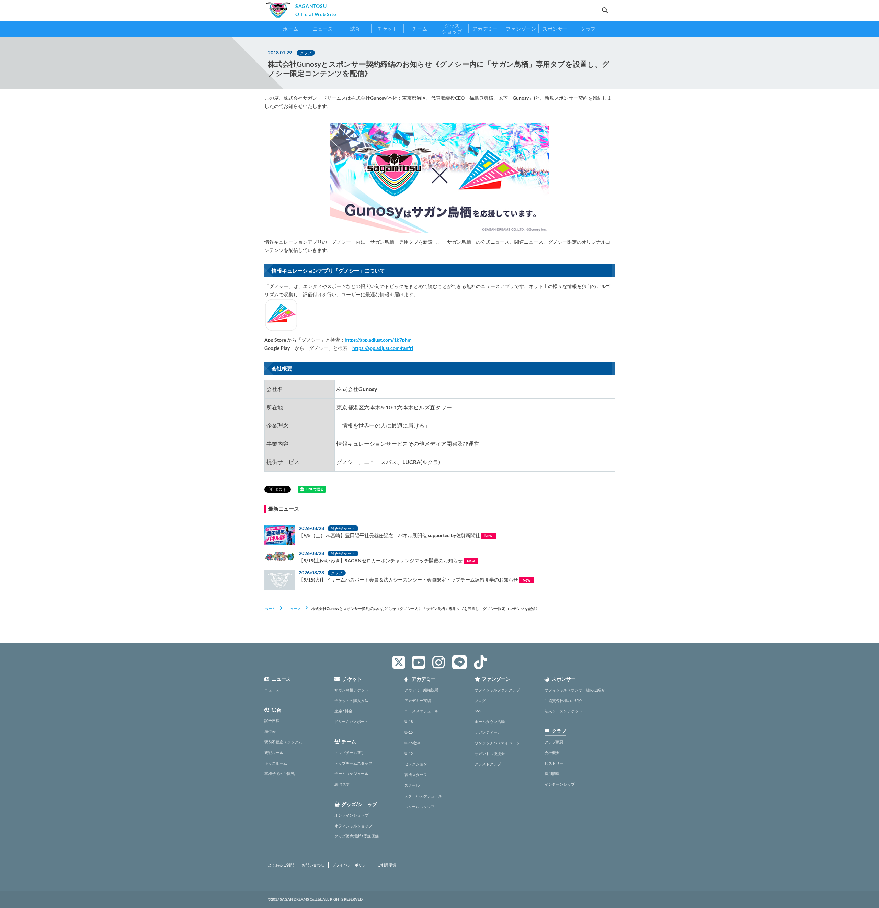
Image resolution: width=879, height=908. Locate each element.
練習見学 (342, 784)
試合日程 (271, 720)
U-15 (408, 732)
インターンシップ (560, 784)
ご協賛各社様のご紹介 (563, 700)
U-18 (408, 721)
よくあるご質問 (281, 865)
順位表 (270, 731)
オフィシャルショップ (353, 825)
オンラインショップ (351, 815)
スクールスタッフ (419, 806)
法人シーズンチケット (563, 711)
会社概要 (552, 752)
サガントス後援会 (490, 753)
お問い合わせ (313, 865)
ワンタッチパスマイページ (497, 743)
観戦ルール (273, 752)
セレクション (415, 764)
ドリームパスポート (351, 721)
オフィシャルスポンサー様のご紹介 (575, 690)
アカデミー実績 (417, 700)
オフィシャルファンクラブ (497, 690)
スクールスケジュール (423, 796)
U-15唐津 (412, 743)
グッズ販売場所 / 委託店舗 (356, 836)
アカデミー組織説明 (421, 690)
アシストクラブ (488, 764)
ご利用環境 (386, 865)
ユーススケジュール (421, 711)
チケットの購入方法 (351, 700)
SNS (478, 711)
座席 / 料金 (343, 711)
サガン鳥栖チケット (351, 690)
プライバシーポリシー (351, 865)
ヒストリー (554, 763)
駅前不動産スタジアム (283, 742)
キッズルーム (275, 763)
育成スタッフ (415, 774)
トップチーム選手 (349, 752)
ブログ (480, 700)
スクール (412, 785)
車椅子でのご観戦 (279, 773)
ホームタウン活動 (490, 721)
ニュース (293, 608)
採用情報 (552, 773)
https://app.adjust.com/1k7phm (378, 340)
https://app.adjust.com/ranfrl (382, 348)
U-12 (408, 753)
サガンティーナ (488, 732)
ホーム (270, 608)
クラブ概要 (554, 742)
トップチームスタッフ (353, 763)
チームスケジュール (351, 773)
